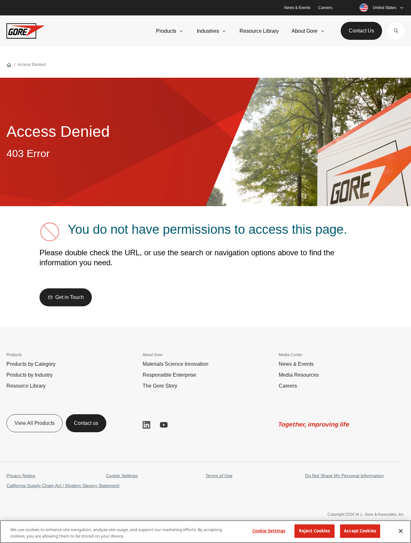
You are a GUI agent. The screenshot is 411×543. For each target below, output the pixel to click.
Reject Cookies (314, 531)
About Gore (305, 31)
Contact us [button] (86, 423)
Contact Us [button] (361, 30)
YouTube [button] (164, 425)
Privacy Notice (20, 475)
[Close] (401, 531)
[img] (314, 425)
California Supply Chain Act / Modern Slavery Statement (62, 485)
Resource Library (259, 31)
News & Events (297, 7)
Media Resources (299, 375)
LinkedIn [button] (146, 425)
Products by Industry (29, 375)
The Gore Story (160, 386)
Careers (325, 7)
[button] (396, 30)
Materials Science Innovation (175, 364)
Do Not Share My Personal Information (344, 475)
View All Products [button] (34, 423)
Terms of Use (219, 475)
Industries (208, 31)
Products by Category (31, 364)
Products (166, 31)
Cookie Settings (122, 475)
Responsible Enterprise (169, 375)
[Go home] (9, 64)
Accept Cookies (360, 531)
